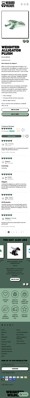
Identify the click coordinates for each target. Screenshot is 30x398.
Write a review (11, 136)
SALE (2, 356)
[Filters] (23, 136)
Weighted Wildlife (6, 346)
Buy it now (15, 114)
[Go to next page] (24, 232)
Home (3, 330)
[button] (25, 4)
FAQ (2, 334)
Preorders (4, 353)
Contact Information (22, 332)
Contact (3, 339)
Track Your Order (6, 342)
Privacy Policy (20, 341)
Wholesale (4, 337)
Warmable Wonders (6, 351)
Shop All (3, 344)
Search (18, 330)
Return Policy (20, 334)
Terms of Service (21, 343)
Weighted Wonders (6, 349)
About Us (4, 332)
